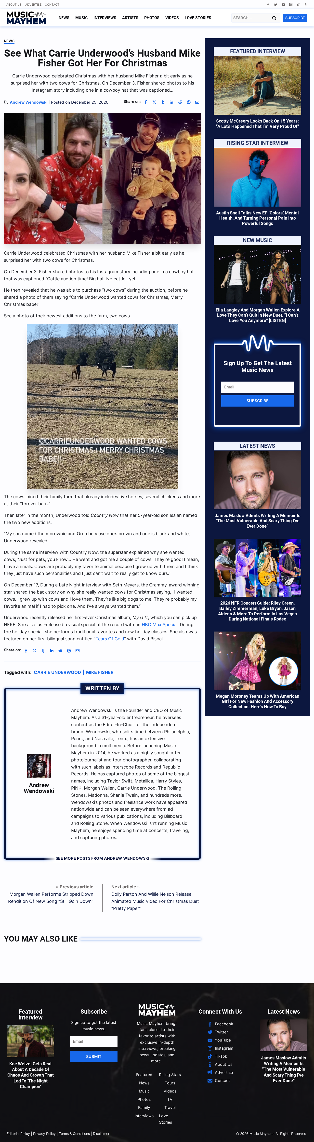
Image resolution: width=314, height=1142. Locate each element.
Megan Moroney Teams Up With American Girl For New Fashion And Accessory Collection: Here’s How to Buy (257, 701)
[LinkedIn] (171, 102)
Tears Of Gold (109, 638)
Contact (52, 4)
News (64, 17)
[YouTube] (283, 4)
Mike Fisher (100, 672)
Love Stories (198, 17)
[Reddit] (180, 102)
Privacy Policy (44, 1133)
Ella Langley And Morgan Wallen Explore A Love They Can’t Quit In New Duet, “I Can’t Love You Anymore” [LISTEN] (258, 315)
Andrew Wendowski (39, 788)
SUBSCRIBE (295, 18)
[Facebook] (268, 4)
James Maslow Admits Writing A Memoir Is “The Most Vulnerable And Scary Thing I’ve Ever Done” (257, 521)
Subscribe (258, 400)
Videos (172, 17)
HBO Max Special (159, 624)
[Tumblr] (163, 102)
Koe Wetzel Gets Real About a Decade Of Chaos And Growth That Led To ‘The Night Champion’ (30, 1075)
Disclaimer (101, 1133)
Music (81, 17)
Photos (151, 17)
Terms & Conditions (74, 1133)
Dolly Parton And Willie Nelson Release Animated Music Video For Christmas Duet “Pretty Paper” (155, 901)
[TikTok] (298, 4)
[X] (154, 102)
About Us (14, 4)
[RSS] (306, 4)
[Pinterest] (188, 102)
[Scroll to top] (302, 1132)
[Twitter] (275, 4)
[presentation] (257, 85)
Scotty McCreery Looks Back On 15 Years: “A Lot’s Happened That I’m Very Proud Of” (257, 123)
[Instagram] (291, 4)
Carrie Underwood (57, 672)
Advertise (33, 4)
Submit (94, 1056)
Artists (130, 17)
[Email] (197, 102)
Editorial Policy (18, 1133)
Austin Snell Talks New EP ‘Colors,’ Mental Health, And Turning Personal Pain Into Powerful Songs (257, 218)
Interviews (104, 17)
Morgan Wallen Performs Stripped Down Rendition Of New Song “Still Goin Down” (50, 898)
